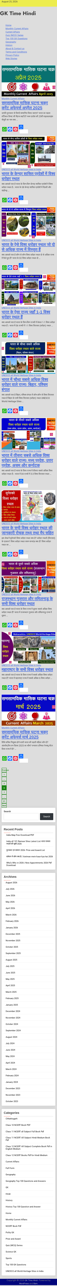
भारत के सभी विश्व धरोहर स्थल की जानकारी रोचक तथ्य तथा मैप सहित (28, 530)
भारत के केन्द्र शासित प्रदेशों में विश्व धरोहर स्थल (28, 176)
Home (8, 25)
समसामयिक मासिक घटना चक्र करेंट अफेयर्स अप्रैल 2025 (25, 105)
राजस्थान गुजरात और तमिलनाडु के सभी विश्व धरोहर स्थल (27, 601)
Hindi (8, 1194)
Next (4, 806)
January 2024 (12, 1082)
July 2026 (10, 889)
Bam (35, 1283)
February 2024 (12, 1075)
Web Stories (11, 58)
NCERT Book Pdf (13, 1226)
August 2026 (11, 882)
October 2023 (12, 1101)
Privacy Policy (12, 55)
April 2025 (10, 985)
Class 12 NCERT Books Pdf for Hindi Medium (26, 1155)
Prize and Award (13, 1239)
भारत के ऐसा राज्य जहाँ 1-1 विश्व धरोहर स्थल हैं (26, 314)
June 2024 (10, 1050)
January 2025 (12, 1005)
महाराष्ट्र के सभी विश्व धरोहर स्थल (27, 669)
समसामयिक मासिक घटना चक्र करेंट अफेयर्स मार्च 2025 (25, 734)
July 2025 (10, 966)
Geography (11, 42)
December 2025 (13, 934)
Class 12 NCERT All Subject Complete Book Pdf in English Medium (29, 1147)
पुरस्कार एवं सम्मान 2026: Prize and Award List (25, 850)
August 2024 (11, 1037)
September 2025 (13, 953)
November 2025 (13, 940)
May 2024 (10, 1056)
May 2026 (10, 902)
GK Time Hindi (18, 13)
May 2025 (10, 979)
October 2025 (12, 947)
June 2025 (10, 972)
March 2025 (11, 992)
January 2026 (12, 927)
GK (7, 1187)
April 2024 (10, 1063)
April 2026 (10, 908)
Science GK (11, 1252)
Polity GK (10, 1232)
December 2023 (13, 1088)
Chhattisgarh (11, 1118)
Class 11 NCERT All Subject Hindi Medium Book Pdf (28, 1138)
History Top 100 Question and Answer (23, 1206)
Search (7, 811)
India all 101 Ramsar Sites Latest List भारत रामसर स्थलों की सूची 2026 (28, 842)
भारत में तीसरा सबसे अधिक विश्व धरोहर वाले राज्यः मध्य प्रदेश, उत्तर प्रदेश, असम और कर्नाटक (27, 460)
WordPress (24, 1283)
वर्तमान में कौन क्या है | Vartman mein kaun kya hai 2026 (29, 856)
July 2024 (10, 1043)
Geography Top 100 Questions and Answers (26, 1181)
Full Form (10, 1168)
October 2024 (12, 1024)
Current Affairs (13, 32)
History (9, 45)
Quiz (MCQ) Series (14, 35)
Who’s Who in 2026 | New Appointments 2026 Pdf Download (29, 864)
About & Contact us (15, 48)
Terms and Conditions (16, 52)
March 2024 (11, 1069)
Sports (9, 1258)
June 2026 (10, 895)
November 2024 (13, 1018)
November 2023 (13, 1095)
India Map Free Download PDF (20, 835)
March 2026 (11, 915)
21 (4, 801)
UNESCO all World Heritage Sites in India (21, 169)
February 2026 (12, 921)
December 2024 (13, 1011)
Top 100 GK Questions (16, 38)
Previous (4, 770)
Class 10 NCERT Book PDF (18, 1125)
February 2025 (12, 998)
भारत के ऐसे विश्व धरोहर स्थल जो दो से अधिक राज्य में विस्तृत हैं (28, 247)
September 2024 (13, 1030)
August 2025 (11, 960)
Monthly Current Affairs (17, 28)
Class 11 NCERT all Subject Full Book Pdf (25, 1131)
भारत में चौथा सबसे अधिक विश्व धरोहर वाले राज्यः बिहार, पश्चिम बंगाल (25, 384)
